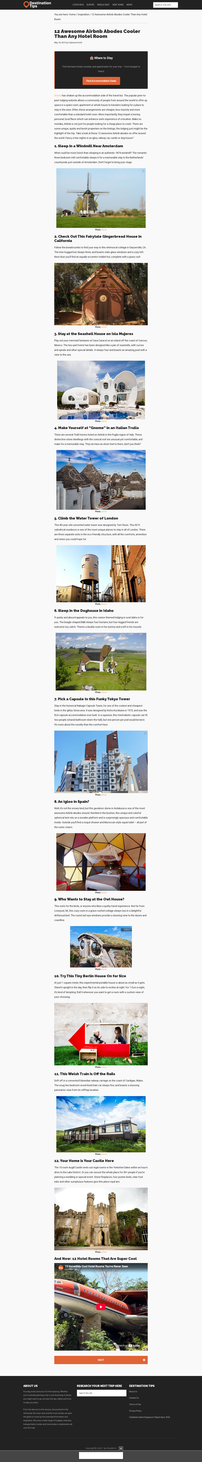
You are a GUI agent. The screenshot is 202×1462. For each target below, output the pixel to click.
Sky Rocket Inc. (110, 1448)
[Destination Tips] (37, 4)
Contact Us (134, 1398)
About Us (133, 1391)
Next (101, 1359)
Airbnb (57, 95)
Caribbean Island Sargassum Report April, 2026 (149, 1417)
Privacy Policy (135, 1411)
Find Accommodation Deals (101, 80)
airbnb (104, 230)
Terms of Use (135, 1404)
